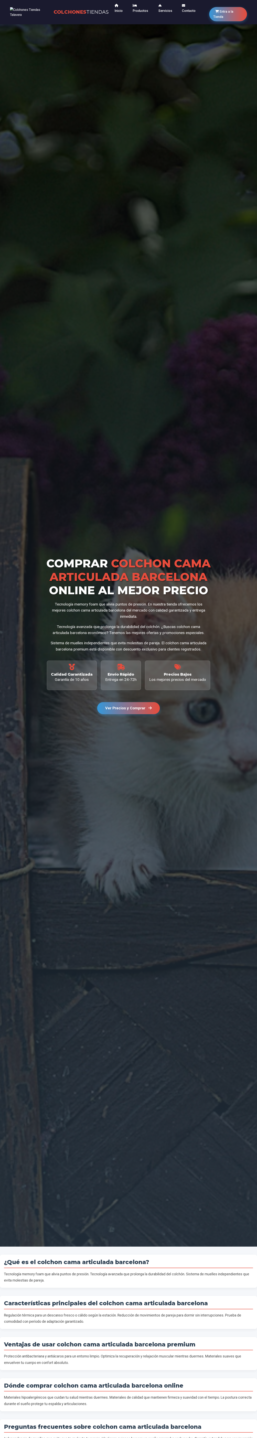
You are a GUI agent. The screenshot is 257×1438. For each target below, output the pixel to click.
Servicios (165, 11)
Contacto (189, 11)
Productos (140, 11)
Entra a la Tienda (223, 14)
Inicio (119, 11)
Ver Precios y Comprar (125, 708)
